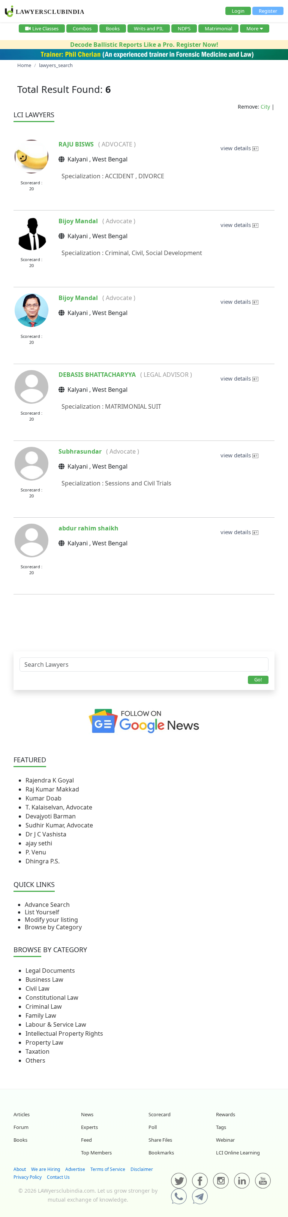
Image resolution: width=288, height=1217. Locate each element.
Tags (221, 1127)
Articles (22, 1114)
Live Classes (45, 28)
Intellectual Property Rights (64, 1033)
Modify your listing (51, 919)
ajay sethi (39, 843)
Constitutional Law (52, 997)
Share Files (160, 1139)
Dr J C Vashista (46, 834)
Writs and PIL (149, 28)
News (87, 1114)
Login (238, 10)
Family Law (41, 1015)
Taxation (38, 1051)
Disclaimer (141, 1169)
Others (35, 1060)
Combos (82, 28)
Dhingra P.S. (43, 861)
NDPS (184, 28)
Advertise (75, 1169)
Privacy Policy (28, 1177)
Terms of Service (107, 1169)
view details (236, 148)
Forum (21, 1127)
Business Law (44, 979)
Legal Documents (50, 970)
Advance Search (47, 904)
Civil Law (38, 988)
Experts (89, 1127)
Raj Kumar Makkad (52, 789)
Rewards (225, 1114)
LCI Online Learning (238, 1152)
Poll (152, 1127)
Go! (258, 679)
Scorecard (159, 1114)
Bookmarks (161, 1152)
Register (268, 10)
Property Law (44, 1042)
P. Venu (36, 852)
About (20, 1169)
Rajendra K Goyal (50, 780)
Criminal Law (44, 1006)
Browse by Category (53, 927)
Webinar (225, 1139)
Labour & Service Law (56, 1024)
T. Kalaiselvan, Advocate (59, 807)
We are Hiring (45, 1169)
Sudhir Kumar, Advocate (59, 825)
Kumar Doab (44, 798)
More (252, 28)
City (265, 106)
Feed (86, 1139)
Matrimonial (218, 28)
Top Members (96, 1152)
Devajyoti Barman (51, 816)
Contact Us (58, 1177)
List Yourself (42, 912)
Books (113, 28)
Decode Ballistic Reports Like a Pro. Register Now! (144, 44)
